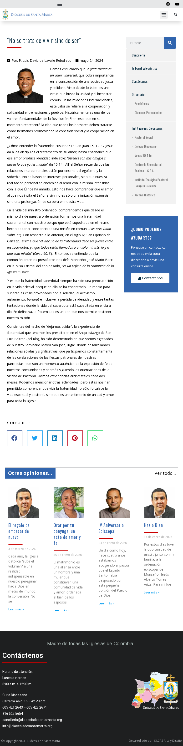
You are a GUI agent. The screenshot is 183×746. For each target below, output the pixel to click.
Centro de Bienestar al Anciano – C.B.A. (148, 167)
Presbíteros (142, 103)
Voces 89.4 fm (143, 155)
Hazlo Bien (153, 525)
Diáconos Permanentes (148, 112)
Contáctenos (139, 81)
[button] (60, 4)
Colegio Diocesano (146, 146)
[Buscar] (170, 43)
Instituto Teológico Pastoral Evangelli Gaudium (151, 182)
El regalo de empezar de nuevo (19, 531)
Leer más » (16, 609)
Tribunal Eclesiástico (144, 68)
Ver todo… (165, 473)
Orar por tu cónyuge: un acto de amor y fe (67, 534)
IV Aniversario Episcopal (111, 528)
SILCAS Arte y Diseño (168, 741)
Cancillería (138, 54)
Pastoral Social (144, 137)
